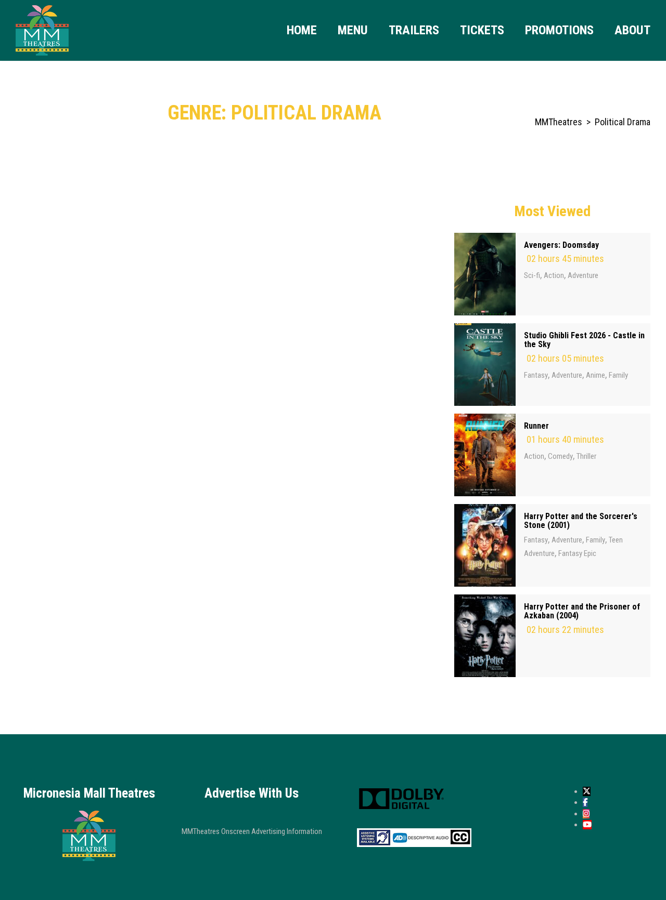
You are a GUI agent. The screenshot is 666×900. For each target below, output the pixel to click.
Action (554, 275)
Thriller (586, 456)
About (632, 30)
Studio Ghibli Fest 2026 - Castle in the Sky (584, 340)
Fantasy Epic (577, 553)
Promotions (559, 30)
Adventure (583, 275)
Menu (353, 30)
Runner (536, 426)
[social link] (587, 791)
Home (302, 30)
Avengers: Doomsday (561, 245)
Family (618, 375)
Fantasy (536, 375)
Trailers (414, 30)
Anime (595, 375)
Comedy (560, 456)
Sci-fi (532, 275)
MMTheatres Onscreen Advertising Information (252, 831)
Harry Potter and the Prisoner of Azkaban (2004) (582, 611)
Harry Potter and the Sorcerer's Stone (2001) (580, 521)
